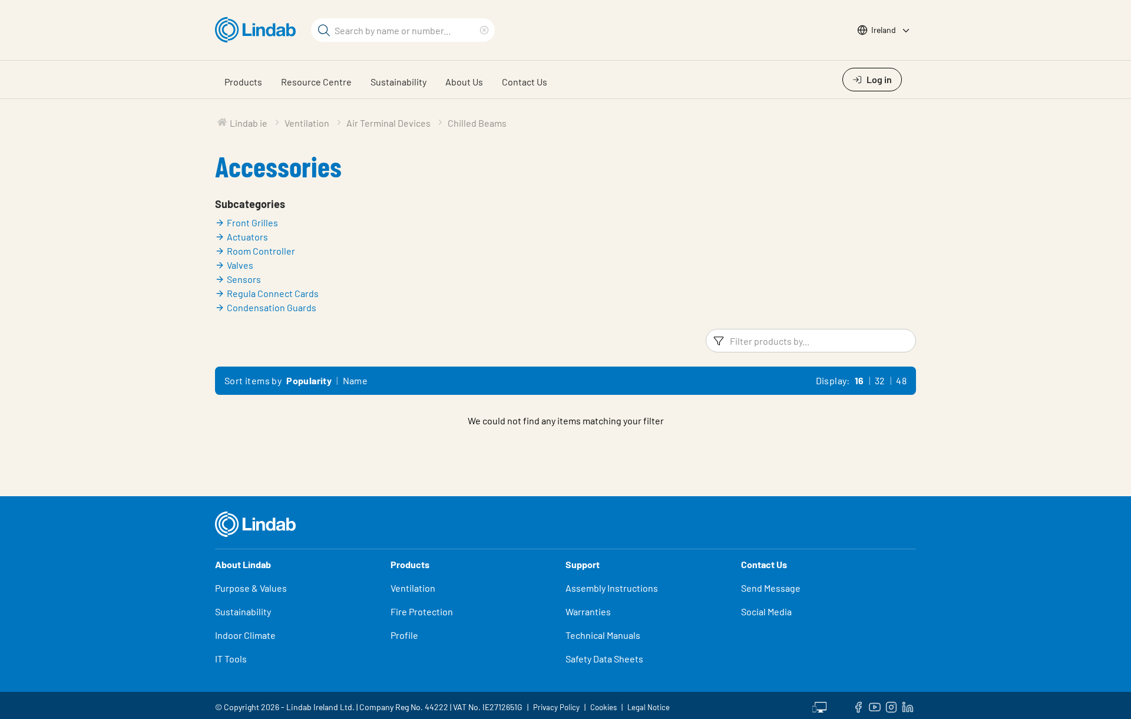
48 (901, 380)
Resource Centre (316, 81)
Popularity (309, 380)
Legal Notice (648, 707)
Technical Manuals (603, 635)
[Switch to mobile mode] (819, 705)
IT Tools (231, 658)
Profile (404, 635)
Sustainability (398, 81)
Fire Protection (422, 611)
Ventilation (413, 587)
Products (243, 81)
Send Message (771, 587)
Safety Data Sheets (604, 658)
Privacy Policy (556, 707)
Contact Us (524, 81)
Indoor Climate (245, 635)
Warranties (588, 611)
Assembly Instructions (612, 587)
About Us (464, 81)
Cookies (603, 707)
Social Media (766, 611)
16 (859, 380)
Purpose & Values (251, 587)
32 (880, 380)
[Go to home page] (258, 30)
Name (355, 380)
